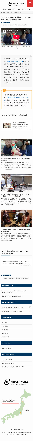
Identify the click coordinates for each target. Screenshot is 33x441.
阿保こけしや (6, 22)
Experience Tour (13, 429)
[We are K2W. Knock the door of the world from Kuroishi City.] (16, 3)
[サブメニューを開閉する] (30, 307)
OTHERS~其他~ (6, 337)
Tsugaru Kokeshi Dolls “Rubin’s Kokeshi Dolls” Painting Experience (14, 291)
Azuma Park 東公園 (7, 360)
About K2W (20, 429)
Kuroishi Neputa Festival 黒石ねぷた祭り (13, 367)
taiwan (5, 25)
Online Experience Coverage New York (13, 307)
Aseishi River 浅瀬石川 (8, 363)
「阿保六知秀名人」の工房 (14, 61)
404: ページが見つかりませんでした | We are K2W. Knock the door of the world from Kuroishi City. (16, 262)
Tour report (11, 25)
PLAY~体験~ (5, 326)
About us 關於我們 (7, 348)
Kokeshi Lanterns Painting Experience (12, 296)
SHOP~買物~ (5, 330)
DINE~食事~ (5, 322)
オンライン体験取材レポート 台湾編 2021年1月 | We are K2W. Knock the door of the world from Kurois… (20, 125)
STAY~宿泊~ (5, 333)
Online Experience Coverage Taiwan (12, 311)
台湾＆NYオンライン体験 (20, 25)
